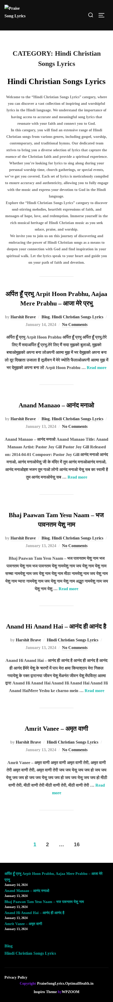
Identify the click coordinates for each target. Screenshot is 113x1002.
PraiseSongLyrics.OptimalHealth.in (65, 983)
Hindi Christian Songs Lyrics (77, 317)
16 (77, 844)
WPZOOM (70, 992)
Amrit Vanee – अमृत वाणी (56, 728)
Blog (46, 317)
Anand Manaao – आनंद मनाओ (56, 405)
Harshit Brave (23, 317)
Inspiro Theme (45, 992)
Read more (96, 367)
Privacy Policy (15, 977)
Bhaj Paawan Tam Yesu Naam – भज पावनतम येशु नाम (44, 902)
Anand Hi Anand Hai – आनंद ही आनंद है (56, 626)
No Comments (75, 324)
